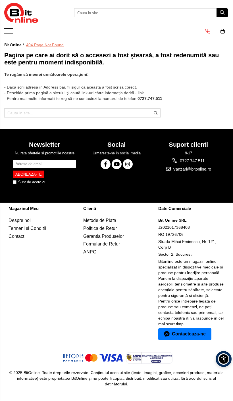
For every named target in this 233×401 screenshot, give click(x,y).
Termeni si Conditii (27, 228)
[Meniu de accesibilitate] (224, 359)
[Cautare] (222, 12)
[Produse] (9, 32)
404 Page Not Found (45, 45)
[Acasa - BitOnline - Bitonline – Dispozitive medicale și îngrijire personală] (32, 13)
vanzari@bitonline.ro (191, 169)
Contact (16, 236)
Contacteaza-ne (189, 333)
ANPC (89, 251)
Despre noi (20, 220)
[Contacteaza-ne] (207, 31)
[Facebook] (106, 164)
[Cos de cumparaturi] (223, 31)
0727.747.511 (192, 160)
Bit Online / (14, 45)
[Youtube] (117, 164)
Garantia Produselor (103, 236)
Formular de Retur (101, 244)
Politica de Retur (100, 228)
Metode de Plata (99, 220)
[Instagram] (128, 164)
